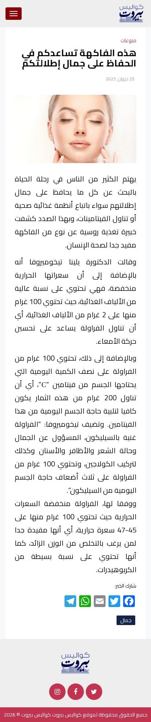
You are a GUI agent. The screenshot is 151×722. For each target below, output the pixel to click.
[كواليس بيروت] (75, 662)
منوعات (128, 40)
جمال (126, 620)
